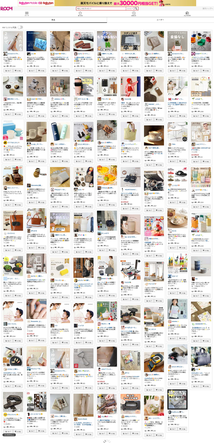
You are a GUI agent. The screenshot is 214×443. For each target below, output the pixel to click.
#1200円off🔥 (149, 378)
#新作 (123, 103)
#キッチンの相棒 (106, 328)
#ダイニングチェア (199, 57)
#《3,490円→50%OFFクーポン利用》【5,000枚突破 (83, 424)
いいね (19, 70)
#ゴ (12, 150)
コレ (8, 70)
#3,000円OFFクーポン (34, 280)
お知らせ (133, 14)
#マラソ (90, 376)
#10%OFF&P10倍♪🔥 (83, 375)
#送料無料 (148, 242)
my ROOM (187, 14)
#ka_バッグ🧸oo (103, 282)
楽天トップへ (208, 8)
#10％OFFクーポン (9, 373)
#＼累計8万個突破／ (104, 420)
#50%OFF (204, 148)
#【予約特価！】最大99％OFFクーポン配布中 (177, 103)
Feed (27, 14)
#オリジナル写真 (126, 193)
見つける (80, 14)
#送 (206, 241)
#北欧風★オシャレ (199, 328)
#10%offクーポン (197, 373)
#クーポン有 (158, 153)
